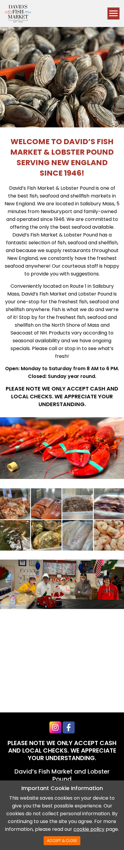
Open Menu (113, 13)
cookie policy (88, 829)
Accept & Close (62, 840)
